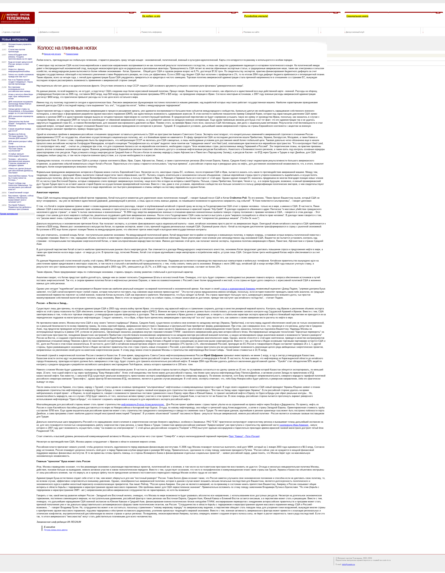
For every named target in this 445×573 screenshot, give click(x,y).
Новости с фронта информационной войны (19, 70)
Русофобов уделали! (256, 16)
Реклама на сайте (251, 32)
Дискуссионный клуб (355, 32)
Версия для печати (52, 54)
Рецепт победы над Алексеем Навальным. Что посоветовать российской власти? (20, 186)
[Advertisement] (100, 542)
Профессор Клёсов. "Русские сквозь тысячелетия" (17, 149)
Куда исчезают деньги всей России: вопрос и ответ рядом (20, 64)
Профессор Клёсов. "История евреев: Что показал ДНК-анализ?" (18, 136)
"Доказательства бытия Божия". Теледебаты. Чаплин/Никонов (21, 123)
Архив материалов (9, 214)
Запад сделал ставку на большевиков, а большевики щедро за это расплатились (21, 111)
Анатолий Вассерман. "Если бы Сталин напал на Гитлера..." (20, 178)
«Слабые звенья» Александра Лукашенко (18, 155)
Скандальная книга (357, 16)
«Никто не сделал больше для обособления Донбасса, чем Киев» (20, 170)
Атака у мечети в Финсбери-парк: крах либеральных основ (20, 96)
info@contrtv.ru (348, 564)
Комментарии (72, 54)
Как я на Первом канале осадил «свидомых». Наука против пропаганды (20, 82)
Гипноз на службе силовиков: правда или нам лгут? (21, 75)
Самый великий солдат (18, 192)
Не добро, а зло (151, 16)
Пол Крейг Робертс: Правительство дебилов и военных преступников (19, 207)
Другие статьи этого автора (55, 530)
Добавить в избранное (49, 32)
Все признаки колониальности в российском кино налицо (19, 89)
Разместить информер (151, 32)
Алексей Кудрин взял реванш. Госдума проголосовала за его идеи (20, 57)
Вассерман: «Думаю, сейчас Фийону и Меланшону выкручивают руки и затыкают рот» (21, 199)
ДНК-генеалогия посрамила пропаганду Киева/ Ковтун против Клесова (20, 104)
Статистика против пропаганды (16, 50)
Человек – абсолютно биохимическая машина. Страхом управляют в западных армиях (19, 162)
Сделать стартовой (11, 32)
